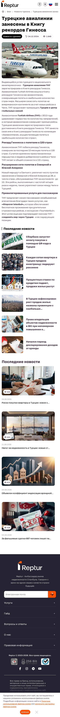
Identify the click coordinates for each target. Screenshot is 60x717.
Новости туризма (22, 11)
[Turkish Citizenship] (40, 4)
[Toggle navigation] (56, 4)
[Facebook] (20, 668)
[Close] (36, 712)
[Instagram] (27, 668)
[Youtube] (40, 668)
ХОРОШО (25, 712)
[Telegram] (33, 668)
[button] (45, 4)
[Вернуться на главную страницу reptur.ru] (3, 11)
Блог (9, 11)
